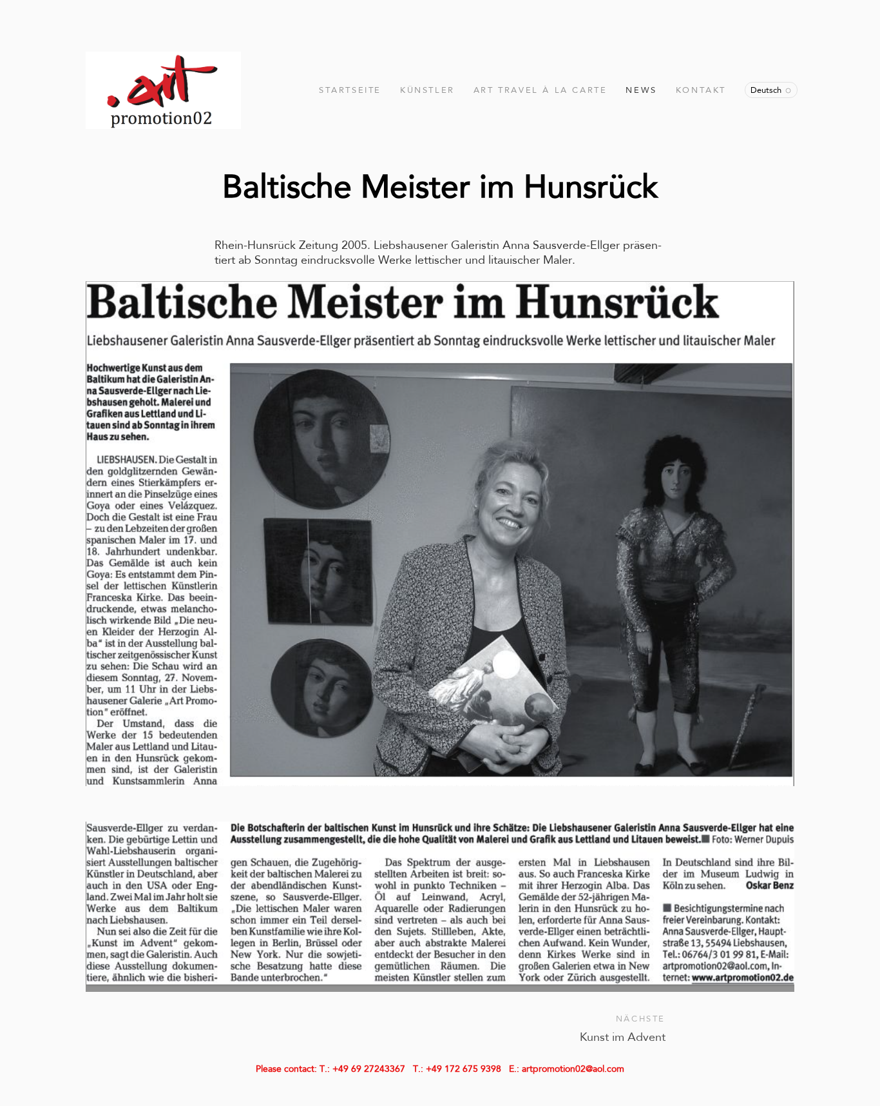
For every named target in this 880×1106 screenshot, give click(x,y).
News (641, 90)
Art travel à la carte (540, 90)
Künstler (427, 90)
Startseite (350, 90)
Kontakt (701, 90)
